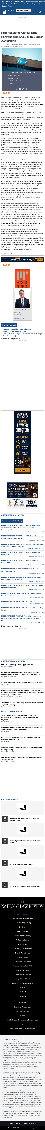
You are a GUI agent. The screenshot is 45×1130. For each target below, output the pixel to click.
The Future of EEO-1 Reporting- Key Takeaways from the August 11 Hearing (22, 704)
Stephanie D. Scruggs (9, 677)
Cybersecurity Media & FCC (22, 966)
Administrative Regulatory (15, 81)
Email (18, 313)
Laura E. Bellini (18, 697)
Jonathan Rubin (8, 721)
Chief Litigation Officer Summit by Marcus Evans (25, 841)
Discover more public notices (10, 626)
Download (23, 89)
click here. (9, 1117)
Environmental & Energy (23, 974)
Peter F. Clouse (7, 707)
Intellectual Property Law (22, 1007)
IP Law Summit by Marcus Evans (22, 864)
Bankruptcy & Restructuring (23, 948)
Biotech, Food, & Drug (22, 953)
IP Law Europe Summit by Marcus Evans (25, 886)
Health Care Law (22, 992)
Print (17, 89)
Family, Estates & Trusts (22, 979)
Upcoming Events (9, 800)
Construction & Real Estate (22, 961)
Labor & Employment (23, 1011)
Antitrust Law (22, 944)
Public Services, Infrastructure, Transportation (22, 1020)
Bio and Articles (19, 318)
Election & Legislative (22, 970)
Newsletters (22, 927)
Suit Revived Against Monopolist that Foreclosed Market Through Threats (21, 759)
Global (22, 987)
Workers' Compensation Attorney (14, 331)
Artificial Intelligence (22, 940)
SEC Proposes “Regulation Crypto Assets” (17, 665)
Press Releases (22, 931)
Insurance (22, 1003)
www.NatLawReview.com (10, 1051)
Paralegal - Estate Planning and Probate (17, 329)
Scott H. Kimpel (7, 666)
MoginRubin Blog (34, 44)
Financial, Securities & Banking (22, 983)
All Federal (11, 84)
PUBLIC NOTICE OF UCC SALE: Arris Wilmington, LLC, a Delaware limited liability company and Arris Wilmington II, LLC (22, 618)
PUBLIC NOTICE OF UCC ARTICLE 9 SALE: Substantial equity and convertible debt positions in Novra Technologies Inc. (20, 528)
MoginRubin (23, 44)
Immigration (22, 996)
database (5, 1049)
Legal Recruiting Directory (22, 923)
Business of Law (22, 957)
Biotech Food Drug (13, 78)
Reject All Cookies (23, 10)
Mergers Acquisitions (14, 75)
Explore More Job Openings (9, 338)
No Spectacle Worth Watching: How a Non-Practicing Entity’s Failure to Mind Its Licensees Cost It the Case (20, 674)
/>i (26, 89)
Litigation (23, 1015)
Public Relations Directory (22, 936)
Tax (22, 1024)
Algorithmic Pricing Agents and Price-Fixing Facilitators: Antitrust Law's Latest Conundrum (21, 729)
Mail (20, 89)
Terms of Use (6, 1045)
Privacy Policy (17, 1045)
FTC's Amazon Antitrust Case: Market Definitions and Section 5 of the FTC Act (20, 739)
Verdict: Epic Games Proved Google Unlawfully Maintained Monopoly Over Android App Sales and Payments (19, 717)
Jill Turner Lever (8, 697)
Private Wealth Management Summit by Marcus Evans (24, 819)
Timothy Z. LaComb (11, 44)
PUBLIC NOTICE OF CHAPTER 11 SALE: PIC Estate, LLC (21, 602)
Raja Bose (6, 684)
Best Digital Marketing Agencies (22, 918)
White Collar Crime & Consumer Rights (22, 1028)
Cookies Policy (7, 6)
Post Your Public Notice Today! (12, 521)
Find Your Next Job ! (9, 325)
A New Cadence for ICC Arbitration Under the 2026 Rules (22, 682)
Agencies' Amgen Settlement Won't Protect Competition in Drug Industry (21, 749)
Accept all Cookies (9, 10)
